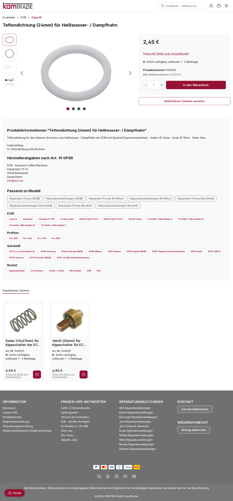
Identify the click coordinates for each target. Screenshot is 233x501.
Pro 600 (27, 238)
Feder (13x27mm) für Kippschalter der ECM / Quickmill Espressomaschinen (23, 343)
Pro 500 (13, 238)
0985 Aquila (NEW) (136, 251)
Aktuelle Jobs (69, 439)
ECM (10, 213)
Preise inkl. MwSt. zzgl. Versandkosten (166, 53)
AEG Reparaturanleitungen (135, 407)
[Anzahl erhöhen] (162, 85)
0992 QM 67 (214, 251)
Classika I (28, 219)
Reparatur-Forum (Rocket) (75, 205)
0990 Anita (196, 251)
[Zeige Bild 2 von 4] (73, 108)
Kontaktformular (12, 417)
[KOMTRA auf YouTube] (125, 476)
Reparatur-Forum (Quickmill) (196, 198)
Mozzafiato (76, 270)
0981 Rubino (114, 251)
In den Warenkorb (196, 85)
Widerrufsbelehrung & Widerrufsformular (27, 430)
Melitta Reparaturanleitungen (136, 435)
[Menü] (226, 5)
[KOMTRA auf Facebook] (108, 476)
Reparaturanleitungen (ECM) (64, 198)
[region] (68, 73)
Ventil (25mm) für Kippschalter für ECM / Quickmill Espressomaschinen (69, 343)
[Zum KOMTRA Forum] (99, 476)
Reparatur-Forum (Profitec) (106, 198)
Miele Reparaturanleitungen (135, 439)
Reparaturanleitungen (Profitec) (150, 198)
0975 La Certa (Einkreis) (22, 251)
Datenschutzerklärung (16, 421)
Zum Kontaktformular (194, 409)
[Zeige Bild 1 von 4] (67, 108)
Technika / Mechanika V (53, 225)
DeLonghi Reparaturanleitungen (138, 417)
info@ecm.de (15, 180)
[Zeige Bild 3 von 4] (78, 108)
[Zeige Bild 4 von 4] (84, 108)
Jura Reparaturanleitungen (135, 421)
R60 (99, 270)
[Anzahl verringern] (146, 85)
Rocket (12, 265)
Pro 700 (41, 238)
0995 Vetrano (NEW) (40, 257)
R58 (89, 270)
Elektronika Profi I (88, 219)
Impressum (9, 407)
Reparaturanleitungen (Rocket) (118, 205)
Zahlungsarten (69, 412)
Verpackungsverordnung (18, 426)
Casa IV (13, 219)
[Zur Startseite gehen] (18, 5)
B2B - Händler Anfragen (75, 421)
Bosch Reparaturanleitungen (136, 412)
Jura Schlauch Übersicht (133, 426)
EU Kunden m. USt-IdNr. (75, 426)
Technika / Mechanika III (190, 219)
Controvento (67, 219)
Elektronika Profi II (113, 219)
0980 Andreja (48, 251)
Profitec (13, 233)
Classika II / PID (46, 219)
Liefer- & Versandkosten (75, 407)
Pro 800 (56, 238)
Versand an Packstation (75, 417)
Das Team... (68, 435)
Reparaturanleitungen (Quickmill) (30, 205)
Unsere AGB (10, 412)
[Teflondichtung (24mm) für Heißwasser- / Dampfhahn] (76, 73)
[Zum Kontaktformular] (134, 476)
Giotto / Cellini (56, 270)
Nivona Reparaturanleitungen (136, 444)
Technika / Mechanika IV (22, 225)
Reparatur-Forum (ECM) (24, 198)
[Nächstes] (130, 73)
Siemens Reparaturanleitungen (137, 448)
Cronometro (37, 270)
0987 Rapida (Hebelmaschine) (168, 251)
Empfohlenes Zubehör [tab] (16, 290)
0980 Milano (95, 251)
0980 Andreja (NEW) (72, 251)
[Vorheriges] (22, 73)
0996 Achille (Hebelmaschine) (73, 257)
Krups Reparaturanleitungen (136, 430)
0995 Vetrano (16, 257)
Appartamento (17, 270)
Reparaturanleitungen (141, 402)
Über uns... (67, 430)
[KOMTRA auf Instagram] (116, 476)
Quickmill (13, 246)
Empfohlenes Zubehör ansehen (184, 101)
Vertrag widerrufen (193, 429)
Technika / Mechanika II (159, 219)
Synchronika (135, 219)
